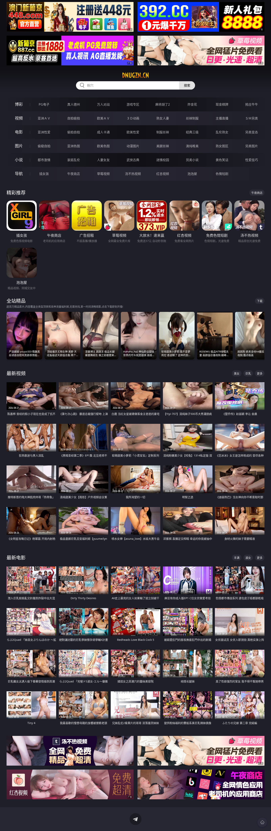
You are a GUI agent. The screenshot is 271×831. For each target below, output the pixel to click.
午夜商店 (73, 174)
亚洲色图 (73, 146)
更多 (259, 373)
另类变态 (251, 132)
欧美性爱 (133, 132)
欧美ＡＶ (103, 118)
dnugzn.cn (135, 75)
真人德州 (73, 104)
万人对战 (103, 104)
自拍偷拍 (73, 118)
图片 (19, 146)
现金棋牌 (222, 104)
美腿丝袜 (162, 146)
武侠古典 (133, 160)
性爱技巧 (251, 160)
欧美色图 (103, 146)
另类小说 (192, 160)
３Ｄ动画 (133, 118)
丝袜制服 (192, 118)
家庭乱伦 (73, 160)
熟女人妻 (162, 118)
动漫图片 (133, 146)
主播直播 (222, 118)
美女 (236, 373)
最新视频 (16, 373)
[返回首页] (262, 822)
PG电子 (44, 104)
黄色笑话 (222, 160)
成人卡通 (103, 132)
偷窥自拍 (44, 146)
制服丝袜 (162, 132)
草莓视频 (103, 174)
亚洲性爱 (44, 132)
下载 (259, 301)
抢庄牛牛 (251, 104)
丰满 (236, 558)
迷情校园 (162, 160)
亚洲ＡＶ (44, 118)
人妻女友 (103, 160)
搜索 (187, 85)
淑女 (248, 558)
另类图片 (251, 146)
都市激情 (44, 160)
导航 (19, 173)
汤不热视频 (133, 174)
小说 (19, 159)
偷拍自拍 (73, 132)
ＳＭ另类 (251, 118)
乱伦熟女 (222, 132)
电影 (19, 132)
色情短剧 (222, 174)
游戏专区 (133, 104)
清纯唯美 (192, 146)
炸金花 (192, 104)
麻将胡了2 (162, 104)
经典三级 (192, 132)
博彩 (19, 104)
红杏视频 (162, 174)
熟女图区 (222, 146)
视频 (19, 118)
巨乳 (248, 373)
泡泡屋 (192, 174)
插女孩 (44, 174)
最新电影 (16, 557)
